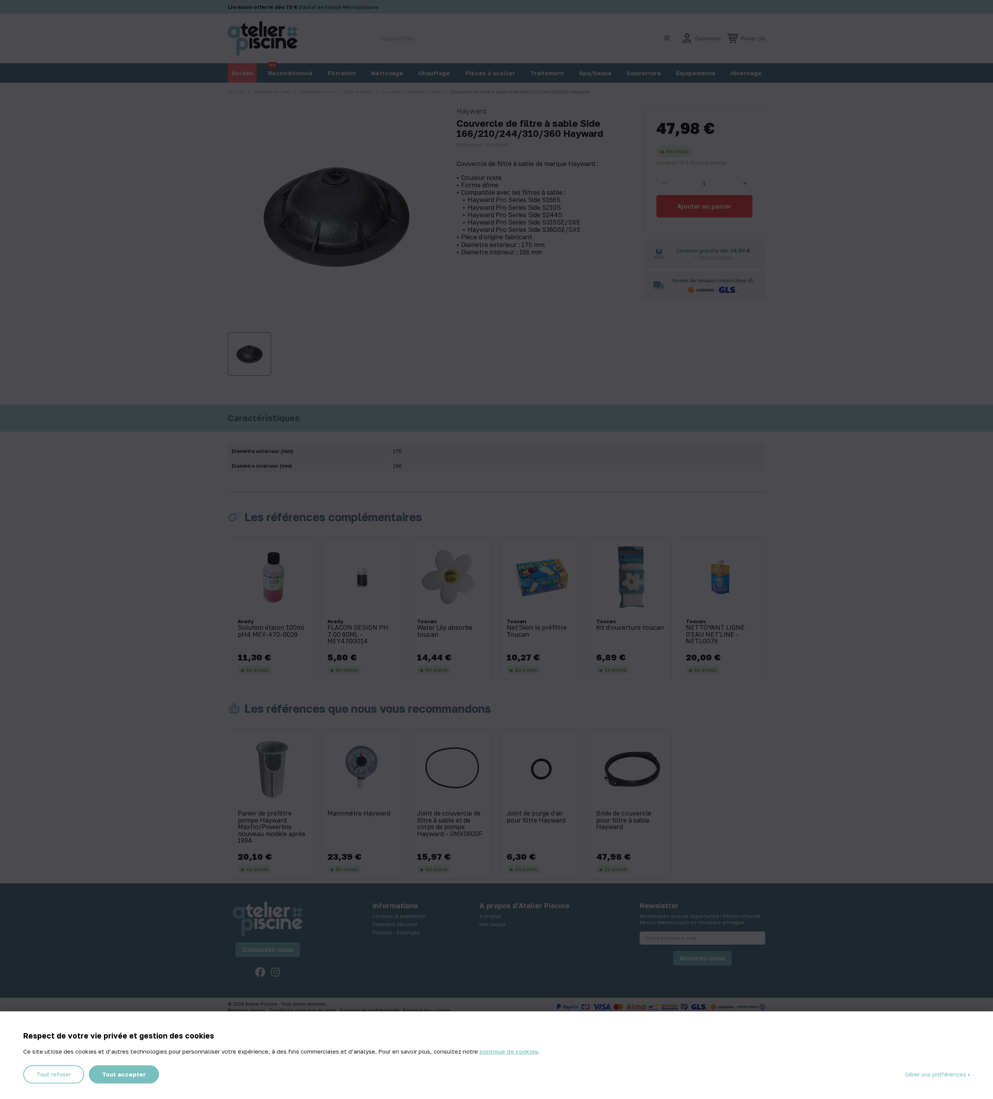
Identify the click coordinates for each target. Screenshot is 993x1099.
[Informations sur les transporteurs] (750, 280)
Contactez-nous (267, 950)
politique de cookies (508, 1051)
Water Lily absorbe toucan (444, 631)
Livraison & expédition (399, 916)
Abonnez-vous (702, 958)
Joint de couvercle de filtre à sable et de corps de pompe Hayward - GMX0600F (450, 823)
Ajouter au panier (704, 206)
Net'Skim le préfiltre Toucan (537, 631)
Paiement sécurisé (395, 924)
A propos (490, 916)
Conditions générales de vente (303, 1010)
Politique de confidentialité (370, 1010)
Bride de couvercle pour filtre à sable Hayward (623, 820)
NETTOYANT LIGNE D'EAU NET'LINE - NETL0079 (715, 634)
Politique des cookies (427, 1010)
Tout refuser (53, 1074)
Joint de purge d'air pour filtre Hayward (536, 817)
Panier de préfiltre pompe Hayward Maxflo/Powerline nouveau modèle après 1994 (271, 827)
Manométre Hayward (358, 813)
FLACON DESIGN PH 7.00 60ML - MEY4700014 (357, 634)
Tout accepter (124, 1074)
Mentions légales (247, 1010)
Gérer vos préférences (936, 1074)
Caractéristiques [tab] (264, 418)
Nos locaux (492, 924)
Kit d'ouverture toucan (630, 627)
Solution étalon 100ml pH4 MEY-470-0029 (271, 631)
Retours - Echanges (396, 932)
